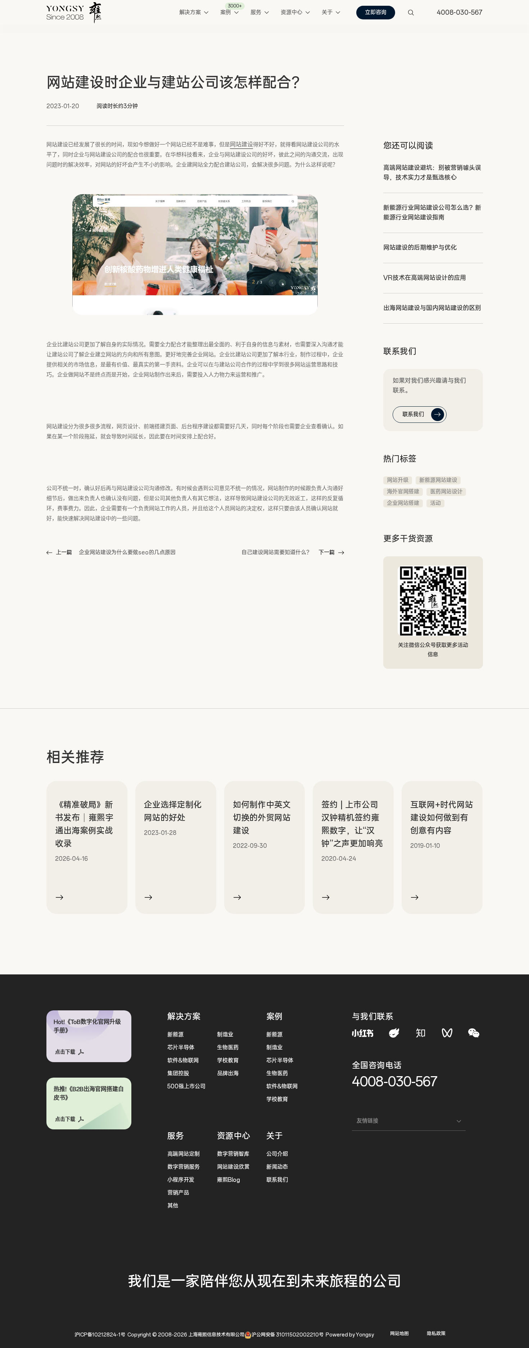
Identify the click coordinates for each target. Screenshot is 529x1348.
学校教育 (228, 1060)
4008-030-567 (395, 1081)
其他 (172, 1205)
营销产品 (178, 1192)
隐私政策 (436, 1334)
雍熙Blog (228, 1179)
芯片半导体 (180, 1047)
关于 (274, 1136)
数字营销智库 (233, 1154)
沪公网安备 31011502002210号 (288, 1335)
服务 (175, 1136)
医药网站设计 (446, 491)
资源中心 (233, 1136)
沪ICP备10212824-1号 (99, 1335)
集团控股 (178, 1073)
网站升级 (397, 480)
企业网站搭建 (403, 503)
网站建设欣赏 (233, 1167)
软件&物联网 (183, 1060)
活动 (435, 503)
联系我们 (277, 1179)
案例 (274, 1016)
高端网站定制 (183, 1154)
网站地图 (399, 1334)
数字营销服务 (183, 1167)
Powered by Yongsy (350, 1335)
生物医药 (228, 1047)
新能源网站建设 (438, 480)
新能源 (175, 1034)
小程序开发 (180, 1179)
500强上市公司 (186, 1086)
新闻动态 (277, 1167)
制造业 (225, 1034)
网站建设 (241, 144)
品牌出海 (228, 1073)
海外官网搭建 (403, 491)
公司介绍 (277, 1154)
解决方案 (183, 1016)
